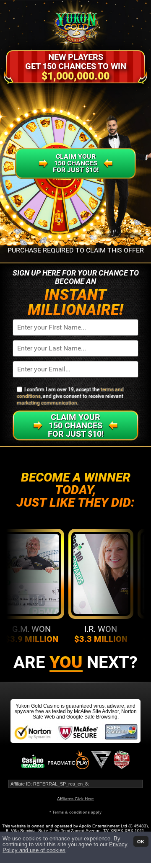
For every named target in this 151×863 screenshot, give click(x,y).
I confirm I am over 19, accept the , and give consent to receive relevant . (70, 396)
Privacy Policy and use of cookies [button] (65, 847)
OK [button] (140, 841)
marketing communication (47, 403)
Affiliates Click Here (75, 798)
